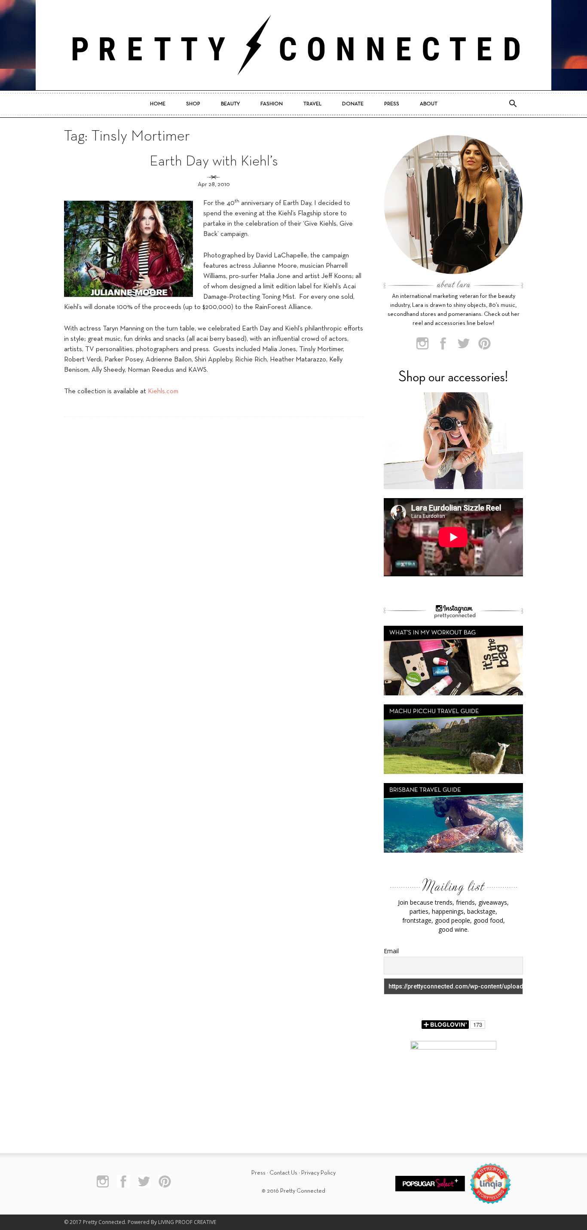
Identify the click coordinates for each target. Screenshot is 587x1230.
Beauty (230, 104)
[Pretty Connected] (293, 45)
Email (391, 951)
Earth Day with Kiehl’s (214, 161)
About (428, 104)
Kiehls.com (163, 392)
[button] (512, 104)
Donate (353, 104)
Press (391, 104)
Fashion (271, 104)
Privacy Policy (318, 1173)
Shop (193, 104)
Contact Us (283, 1173)
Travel (312, 104)
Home (157, 104)
